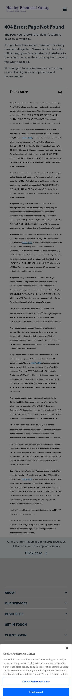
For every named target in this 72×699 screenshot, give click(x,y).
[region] (36, 671)
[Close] (67, 648)
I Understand (36, 692)
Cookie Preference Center (36, 681)
